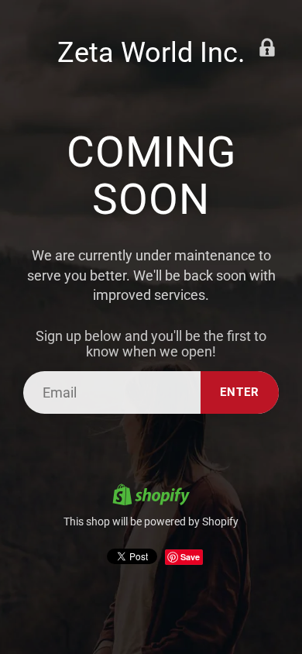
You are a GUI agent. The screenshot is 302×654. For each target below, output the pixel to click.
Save (190, 557)
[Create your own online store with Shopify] (151, 497)
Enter (239, 392)
